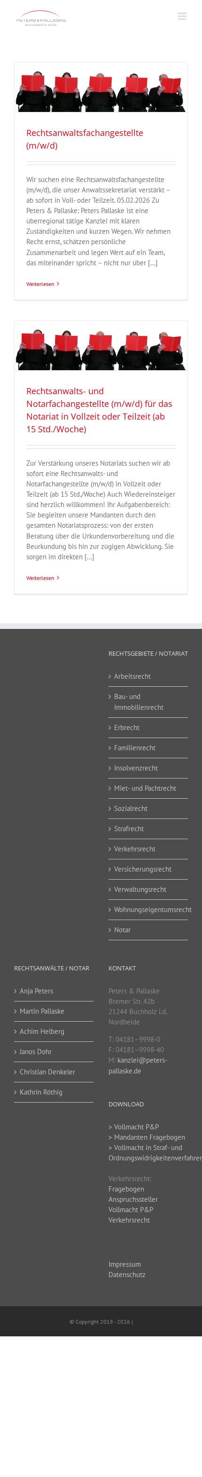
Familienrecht (134, 747)
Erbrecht (127, 727)
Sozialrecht (131, 808)
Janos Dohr (36, 1051)
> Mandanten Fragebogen (147, 1137)
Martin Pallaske (42, 1011)
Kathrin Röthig (41, 1092)
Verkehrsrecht (134, 848)
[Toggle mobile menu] (183, 16)
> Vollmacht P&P (134, 1126)
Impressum (125, 1264)
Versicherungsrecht (142, 869)
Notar (122, 929)
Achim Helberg (42, 1031)
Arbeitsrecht (132, 676)
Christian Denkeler (47, 1071)
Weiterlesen (40, 283)
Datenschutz (127, 1274)
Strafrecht (129, 828)
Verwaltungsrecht (140, 889)
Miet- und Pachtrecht (145, 788)
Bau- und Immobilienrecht (138, 701)
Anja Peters (36, 990)
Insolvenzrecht (136, 767)
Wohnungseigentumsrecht (148, 909)
